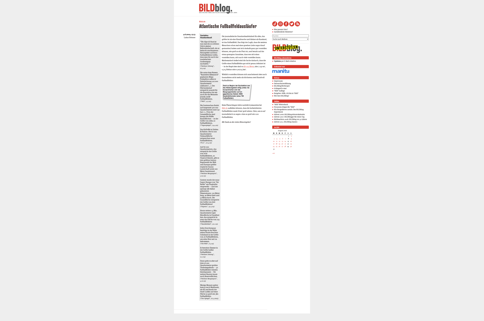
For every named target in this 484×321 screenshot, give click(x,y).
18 (276, 144)
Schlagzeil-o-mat (280, 88)
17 (274, 144)
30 (291, 146)
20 (282, 144)
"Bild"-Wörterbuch (281, 104)
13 (282, 141)
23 (291, 144)
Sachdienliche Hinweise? (283, 32)
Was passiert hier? (281, 29)
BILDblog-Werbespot (282, 86)
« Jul (273, 153)
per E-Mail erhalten (285, 61)
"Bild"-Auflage (279, 91)
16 (291, 141)
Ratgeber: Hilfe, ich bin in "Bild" (286, 93)
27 (282, 146)
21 (285, 144)
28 (285, 146)
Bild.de (202, 21)
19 (279, 144)
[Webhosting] (280, 72)
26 (279, 146)
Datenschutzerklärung (282, 83)
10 (274, 141)
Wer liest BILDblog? (281, 96)
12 (279, 141)
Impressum (278, 81)
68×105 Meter (248, 66)
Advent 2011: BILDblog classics (285, 122)
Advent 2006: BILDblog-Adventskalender (289, 114)
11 (276, 141)
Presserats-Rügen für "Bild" (284, 107)
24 (274, 146)
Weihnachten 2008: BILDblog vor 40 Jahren (290, 119)
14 (285, 141)
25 (276, 146)
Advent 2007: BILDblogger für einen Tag (289, 117)
